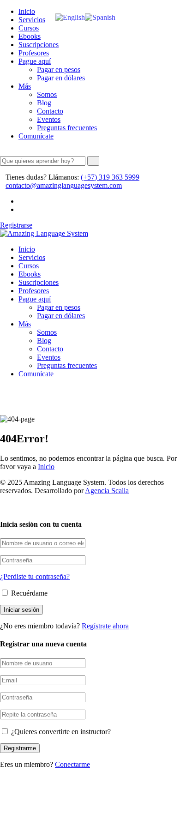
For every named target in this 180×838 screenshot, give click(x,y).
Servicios (31, 20)
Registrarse (16, 225)
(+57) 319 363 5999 (110, 177)
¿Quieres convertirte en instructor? (60, 732)
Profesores (33, 53)
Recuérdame (28, 593)
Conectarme (72, 764)
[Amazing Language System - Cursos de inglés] (44, 233)
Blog (44, 103)
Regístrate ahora (105, 626)
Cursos (28, 28)
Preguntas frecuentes (67, 128)
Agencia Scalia (107, 490)
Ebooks (29, 36)
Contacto (50, 111)
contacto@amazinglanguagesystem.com (64, 185)
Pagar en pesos (58, 69)
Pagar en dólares (61, 78)
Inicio (26, 11)
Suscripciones (38, 44)
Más (24, 86)
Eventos (48, 119)
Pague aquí (34, 61)
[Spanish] (100, 17)
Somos (47, 94)
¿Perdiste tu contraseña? (35, 576)
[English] (70, 17)
